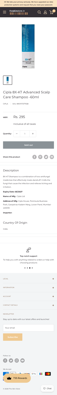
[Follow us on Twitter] (11, 360)
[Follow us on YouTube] (22, 360)
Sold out (28, 145)
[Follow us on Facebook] (5, 360)
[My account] (45, 12)
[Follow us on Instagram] (17, 360)
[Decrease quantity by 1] (17, 133)
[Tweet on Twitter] (46, 157)
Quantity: (7, 133)
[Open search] (39, 12)
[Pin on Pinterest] (40, 157)
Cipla (5, 104)
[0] (51, 12)
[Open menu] (4, 12)
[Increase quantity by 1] (33, 133)
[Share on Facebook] (34, 157)
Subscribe (13, 337)
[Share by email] (52, 157)
